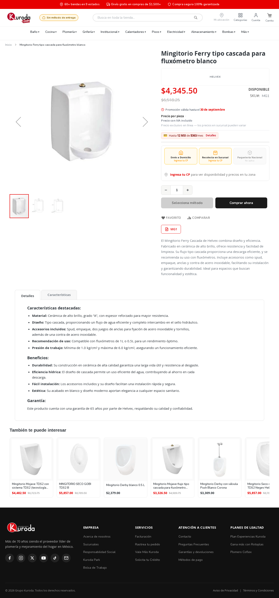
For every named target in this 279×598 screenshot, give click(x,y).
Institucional (109, 32)
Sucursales (91, 544)
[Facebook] (9, 558)
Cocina (50, 32)
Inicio (8, 45)
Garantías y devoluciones (196, 552)
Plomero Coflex (241, 552)
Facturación (143, 537)
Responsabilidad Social (99, 552)
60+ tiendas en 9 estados (82, 4)
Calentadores (134, 32)
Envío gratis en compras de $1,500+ (136, 4)
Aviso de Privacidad (225, 590)
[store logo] (18, 18)
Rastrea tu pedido (147, 544)
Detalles (211, 135)
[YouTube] (43, 558)
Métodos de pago (191, 560)
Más (244, 32)
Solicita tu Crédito (147, 560)
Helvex (215, 77)
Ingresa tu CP (180, 174)
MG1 (173, 229)
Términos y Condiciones (258, 590)
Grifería (88, 32)
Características (59, 294)
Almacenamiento (202, 32)
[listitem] (31, 467)
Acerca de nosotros (97, 537)
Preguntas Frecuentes (194, 544)
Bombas (227, 32)
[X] (32, 558)
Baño (33, 32)
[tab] (27, 295)
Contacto (185, 537)
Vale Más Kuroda (147, 552)
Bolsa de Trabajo (95, 568)
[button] (18, 122)
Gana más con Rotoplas (247, 544)
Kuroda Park (91, 560)
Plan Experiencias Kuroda (247, 537)
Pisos (155, 32)
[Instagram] (21, 558)
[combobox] (147, 17)
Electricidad (175, 32)
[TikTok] (55, 558)
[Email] (66, 558)
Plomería (69, 32)
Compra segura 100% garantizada (195, 4)
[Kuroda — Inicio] (21, 536)
